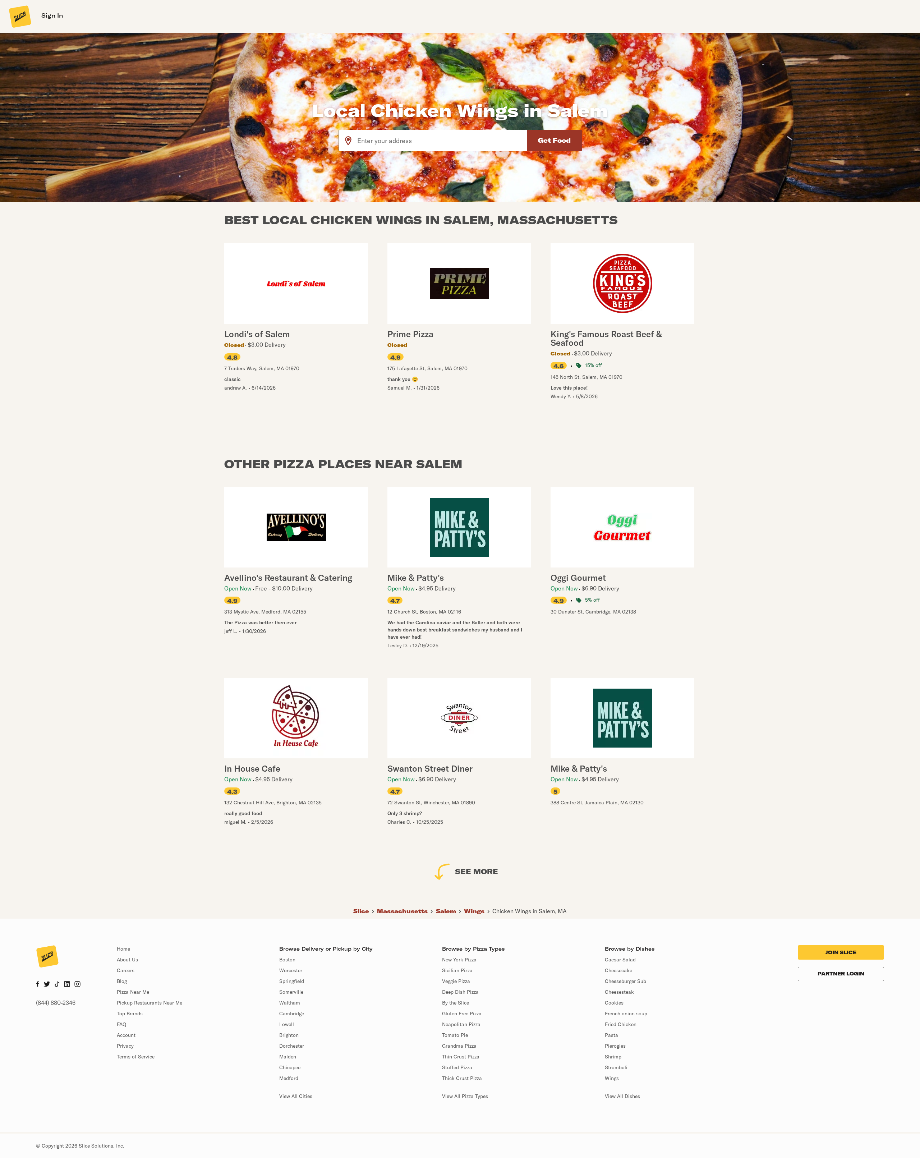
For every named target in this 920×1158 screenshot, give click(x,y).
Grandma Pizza (459, 1046)
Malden (287, 1056)
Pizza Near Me (133, 992)
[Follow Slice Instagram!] (77, 984)
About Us (127, 959)
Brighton (289, 1035)
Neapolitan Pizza (461, 1024)
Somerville (291, 992)
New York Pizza (459, 959)
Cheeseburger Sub (625, 981)
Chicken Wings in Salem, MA (529, 911)
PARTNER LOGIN (841, 973)
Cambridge (291, 1013)
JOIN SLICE (840, 952)
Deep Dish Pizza (460, 992)
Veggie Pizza (456, 981)
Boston (287, 959)
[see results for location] (348, 140)
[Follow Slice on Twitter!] (46, 984)
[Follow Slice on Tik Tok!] (57, 984)
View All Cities (295, 1096)
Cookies (614, 1003)
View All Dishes (622, 1096)
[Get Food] (554, 140)
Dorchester (291, 1046)
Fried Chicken (620, 1024)
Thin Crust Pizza (460, 1056)
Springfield (291, 981)
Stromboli (616, 1067)
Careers (125, 970)
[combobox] (442, 140)
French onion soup (626, 1013)
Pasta (611, 1035)
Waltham (289, 1003)
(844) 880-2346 (55, 1002)
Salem (446, 911)
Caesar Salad (620, 959)
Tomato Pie (455, 1035)
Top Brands (130, 1013)
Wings (474, 911)
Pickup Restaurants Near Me (149, 1003)
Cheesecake (618, 970)
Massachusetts (402, 911)
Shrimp (613, 1056)
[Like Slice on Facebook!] (37, 984)
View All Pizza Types (465, 1096)
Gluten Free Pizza (462, 1013)
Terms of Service (136, 1056)
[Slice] (19, 16)
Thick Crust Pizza (462, 1078)
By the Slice (455, 1003)
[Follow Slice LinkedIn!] (67, 984)
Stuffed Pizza (457, 1067)
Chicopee (289, 1067)
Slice (361, 911)
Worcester (290, 970)
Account (126, 1035)
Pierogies (615, 1046)
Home (123, 949)
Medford (288, 1078)
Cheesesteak (619, 992)
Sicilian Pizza (457, 970)
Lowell (286, 1024)
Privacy (125, 1046)
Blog (122, 981)
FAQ (121, 1024)
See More (476, 871)
